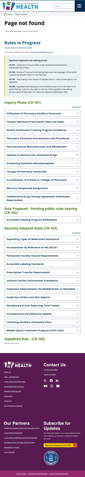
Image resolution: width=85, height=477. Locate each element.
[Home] (22, 6)
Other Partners (9, 452)
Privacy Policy (21, 474)
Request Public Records (12, 391)
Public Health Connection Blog (14, 381)
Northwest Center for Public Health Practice (19, 442)
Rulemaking (8, 396)
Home (10, 14)
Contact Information (51, 370)
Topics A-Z (8, 401)
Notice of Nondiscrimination (58, 474)
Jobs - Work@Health (11, 377)
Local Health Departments (13, 433)
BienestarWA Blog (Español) (14, 386)
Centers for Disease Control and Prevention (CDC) (22, 428)
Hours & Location (50, 374)
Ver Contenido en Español (13, 406)
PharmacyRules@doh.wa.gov (41, 52)
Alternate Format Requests (37, 474)
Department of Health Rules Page (18, 47)
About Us (7, 372)
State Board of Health (11, 447)
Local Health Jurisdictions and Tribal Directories (20, 438)
